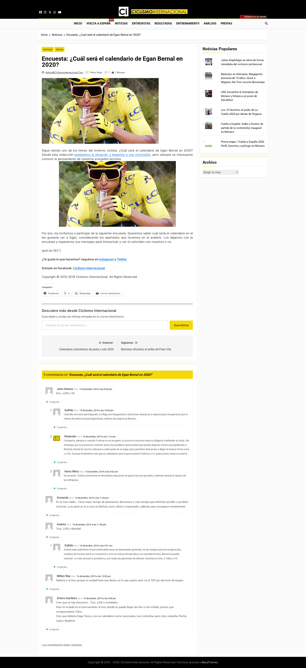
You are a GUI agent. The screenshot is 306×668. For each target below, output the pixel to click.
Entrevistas (141, 23)
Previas (226, 23)
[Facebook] (40, 12)
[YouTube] (59, 12)
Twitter (122, 259)
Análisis (210, 23)
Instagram (106, 259)
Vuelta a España (99, 22)
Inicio (78, 23)
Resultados (163, 23)
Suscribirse (181, 325)
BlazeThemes (210, 662)
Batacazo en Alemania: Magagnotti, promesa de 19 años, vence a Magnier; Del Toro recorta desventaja (243, 78)
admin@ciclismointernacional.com (64, 72)
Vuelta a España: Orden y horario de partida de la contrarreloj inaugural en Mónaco (242, 127)
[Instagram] (45, 12)
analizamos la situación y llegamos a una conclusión (112, 154)
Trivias (59, 49)
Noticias (121, 23)
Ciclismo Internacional (89, 268)
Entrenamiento (187, 23)
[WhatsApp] (54, 12)
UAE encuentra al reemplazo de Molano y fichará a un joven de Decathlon (239, 96)
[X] (49, 12)
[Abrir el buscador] (266, 23)
